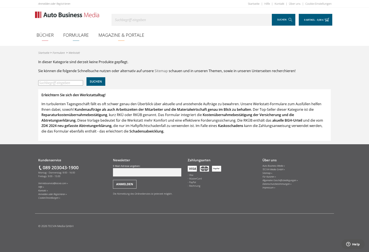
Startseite (253, 4)
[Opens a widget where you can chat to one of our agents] (353, 244)
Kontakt (279, 4)
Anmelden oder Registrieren (54, 4)
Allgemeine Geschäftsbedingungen (279, 180)
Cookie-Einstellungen (318, 4)
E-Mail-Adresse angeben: (126, 166)
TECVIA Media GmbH (272, 169)
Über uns (294, 4)
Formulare (76, 35)
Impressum (268, 187)
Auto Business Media (272, 165)
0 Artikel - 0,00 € (314, 19)
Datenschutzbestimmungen (276, 183)
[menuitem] (45, 35)
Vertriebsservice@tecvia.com (52, 183)
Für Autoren (268, 176)
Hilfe (267, 4)
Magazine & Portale (121, 35)
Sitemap (161, 70)
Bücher (45, 35)
